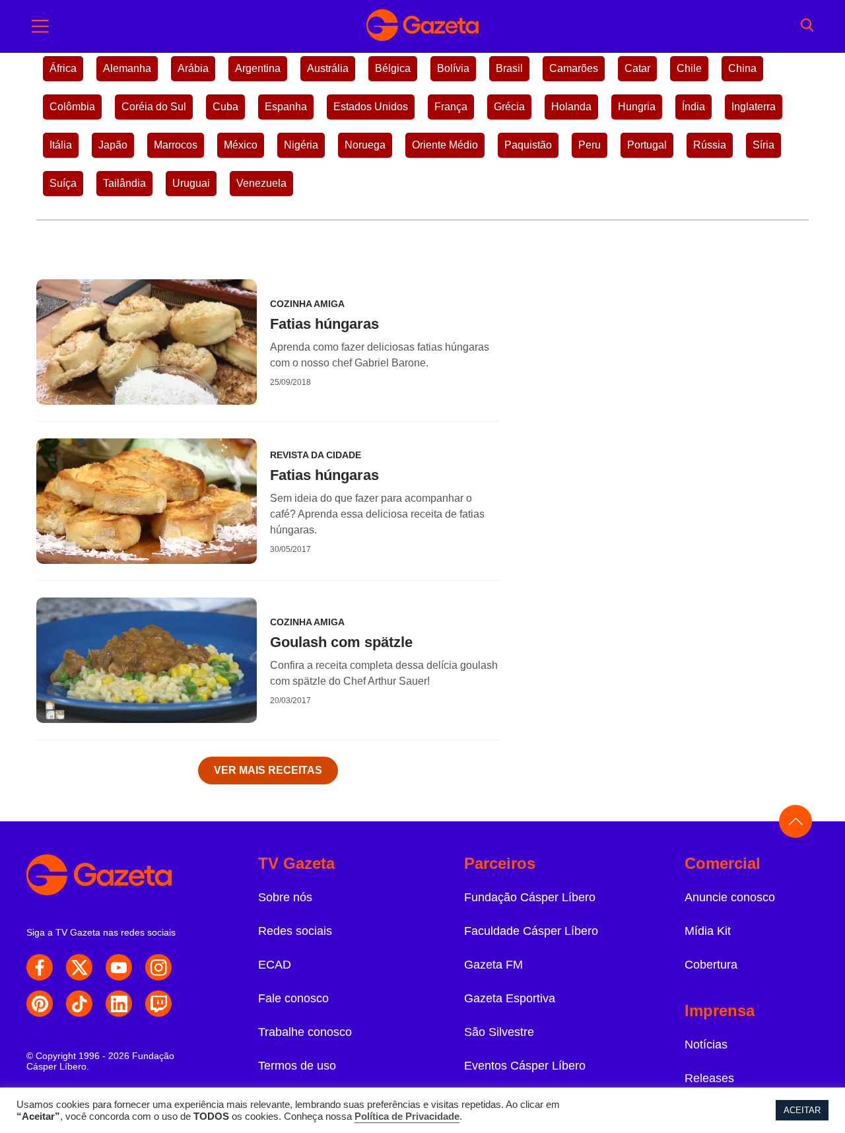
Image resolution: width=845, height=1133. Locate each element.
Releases (709, 1078)
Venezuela (261, 183)
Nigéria (301, 145)
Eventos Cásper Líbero (525, 1065)
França (450, 106)
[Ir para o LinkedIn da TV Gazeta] (119, 1003)
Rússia (709, 145)
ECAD (274, 964)
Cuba (225, 106)
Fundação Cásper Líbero (529, 897)
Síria (763, 145)
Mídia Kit (708, 931)
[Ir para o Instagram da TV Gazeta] (158, 967)
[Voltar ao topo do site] (795, 821)
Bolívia (453, 68)
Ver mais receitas (268, 770)
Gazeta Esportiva (509, 998)
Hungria (637, 106)
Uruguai (191, 183)
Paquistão (528, 145)
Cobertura (711, 964)
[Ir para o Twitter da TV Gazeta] (79, 967)
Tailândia (124, 183)
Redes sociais (295, 931)
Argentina (258, 68)
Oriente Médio (445, 145)
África (63, 68)
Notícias (706, 1044)
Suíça (63, 183)
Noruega (365, 145)
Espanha (286, 106)
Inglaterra (753, 106)
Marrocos (175, 145)
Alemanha (127, 68)
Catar (637, 68)
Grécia (509, 106)
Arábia (193, 68)
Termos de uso (297, 1065)
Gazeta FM (493, 964)
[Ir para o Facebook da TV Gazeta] (39, 967)
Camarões (573, 68)
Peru (589, 145)
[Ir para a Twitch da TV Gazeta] (158, 1003)
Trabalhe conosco (305, 1032)
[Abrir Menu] (40, 26)
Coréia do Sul (153, 106)
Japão (112, 145)
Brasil (509, 68)
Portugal (647, 145)
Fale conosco (293, 998)
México (240, 145)
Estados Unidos (370, 106)
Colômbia (72, 106)
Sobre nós (285, 897)
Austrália (328, 68)
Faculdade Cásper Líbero (531, 931)
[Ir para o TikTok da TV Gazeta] (79, 1003)
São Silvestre (499, 1032)
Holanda (571, 106)
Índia (693, 106)
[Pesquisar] (807, 26)
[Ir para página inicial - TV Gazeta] (422, 26)
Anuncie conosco (730, 897)
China (742, 68)
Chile (689, 68)
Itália (61, 145)
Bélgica (393, 68)
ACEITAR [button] (802, 1110)
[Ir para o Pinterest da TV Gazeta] (39, 1003)
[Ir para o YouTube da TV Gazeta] (119, 967)
